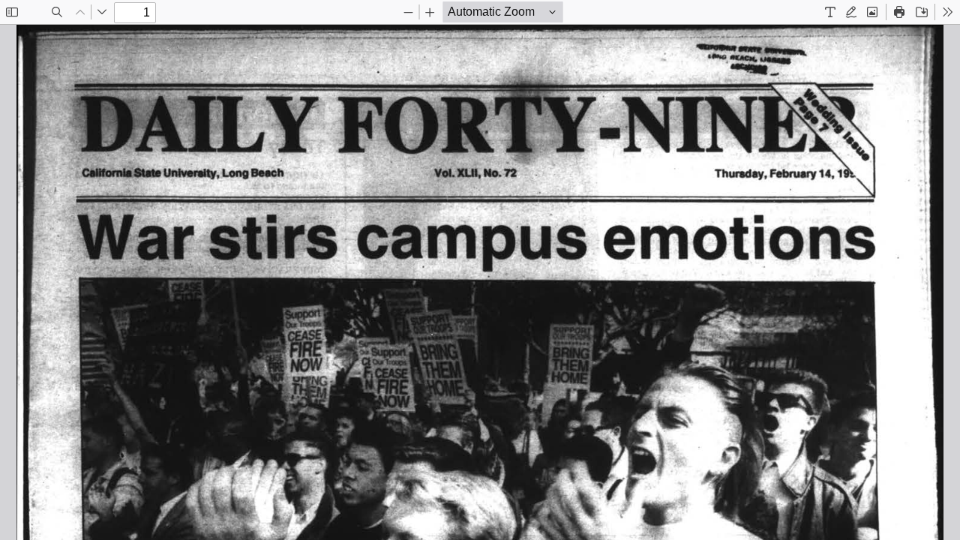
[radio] (830, 12)
